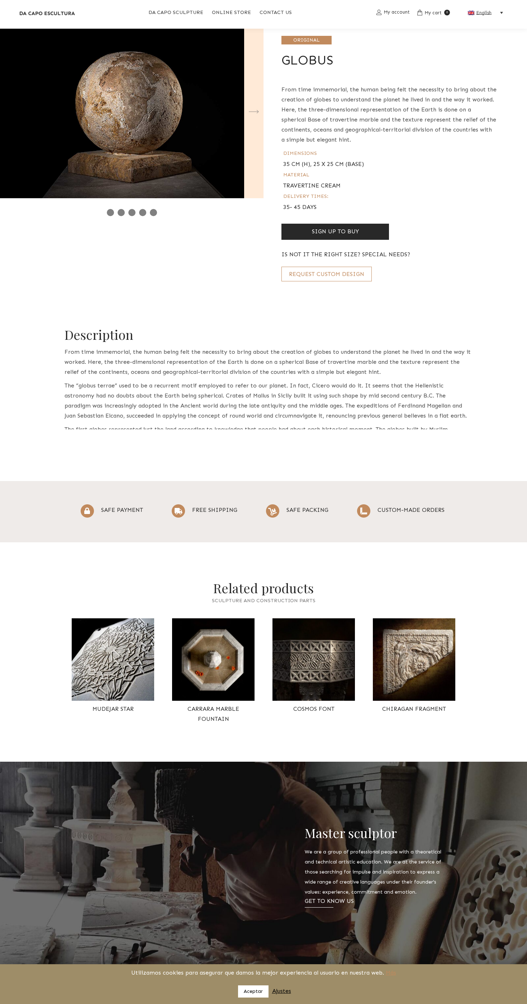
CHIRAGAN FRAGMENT (414, 708)
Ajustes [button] (281, 991)
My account (397, 12)
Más (391, 972)
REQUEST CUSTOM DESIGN (326, 274)
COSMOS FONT (313, 708)
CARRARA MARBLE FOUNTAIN (213, 713)
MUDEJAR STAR (113, 708)
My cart (436, 12)
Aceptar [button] (253, 991)
